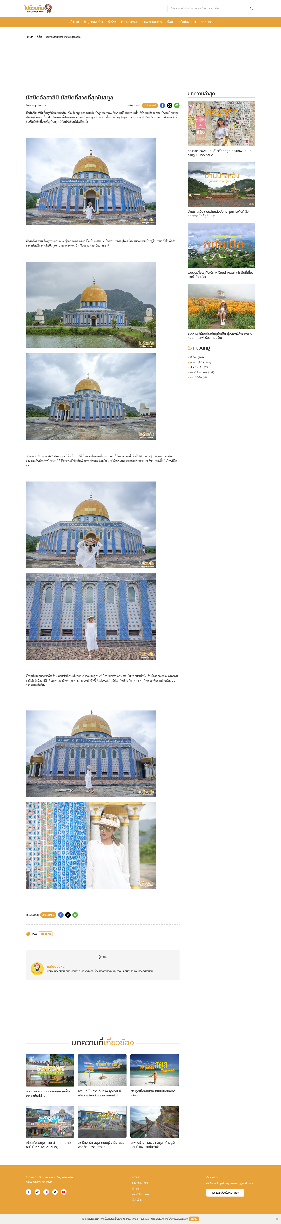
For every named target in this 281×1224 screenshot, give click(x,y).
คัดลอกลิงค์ (151, 105)
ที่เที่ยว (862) (197, 357)
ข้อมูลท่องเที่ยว (93, 22)
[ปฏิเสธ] (277, 1219)
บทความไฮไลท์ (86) (200, 362)
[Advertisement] (103, 66)
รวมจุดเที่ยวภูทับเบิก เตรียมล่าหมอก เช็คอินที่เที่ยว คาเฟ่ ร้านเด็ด (221, 274)
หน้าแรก (74, 22)
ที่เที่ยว (112, 22)
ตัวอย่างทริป (129, 22)
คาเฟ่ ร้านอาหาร (152, 22)
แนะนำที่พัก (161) (198, 377)
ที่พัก (170, 22)
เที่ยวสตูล (45, 934)
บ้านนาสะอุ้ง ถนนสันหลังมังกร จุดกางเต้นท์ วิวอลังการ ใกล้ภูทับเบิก (218, 213)
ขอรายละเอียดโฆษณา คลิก (225, 1192)
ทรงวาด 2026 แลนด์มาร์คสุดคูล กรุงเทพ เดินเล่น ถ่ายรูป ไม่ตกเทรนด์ (220, 153)
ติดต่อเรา (206, 22)
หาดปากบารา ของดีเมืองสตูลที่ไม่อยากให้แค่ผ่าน (48, 1093)
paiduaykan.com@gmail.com (236, 1183)
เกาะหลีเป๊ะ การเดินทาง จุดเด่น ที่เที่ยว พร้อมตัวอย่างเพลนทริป (99, 1093)
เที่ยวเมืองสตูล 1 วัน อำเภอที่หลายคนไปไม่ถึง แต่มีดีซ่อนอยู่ (48, 1144)
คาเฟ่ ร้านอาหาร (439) (202, 372)
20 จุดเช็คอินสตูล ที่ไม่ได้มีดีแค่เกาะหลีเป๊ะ (153, 1093)
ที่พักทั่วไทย (138, 1200)
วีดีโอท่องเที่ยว (187, 22)
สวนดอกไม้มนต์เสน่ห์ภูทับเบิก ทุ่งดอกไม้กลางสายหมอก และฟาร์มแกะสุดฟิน (220, 335)
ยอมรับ (194, 1218)
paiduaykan (57, 966)
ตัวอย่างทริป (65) (199, 367)
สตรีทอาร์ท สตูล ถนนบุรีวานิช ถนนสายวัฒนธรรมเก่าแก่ (101, 1144)
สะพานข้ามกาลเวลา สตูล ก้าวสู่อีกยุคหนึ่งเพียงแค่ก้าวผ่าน (153, 1144)
